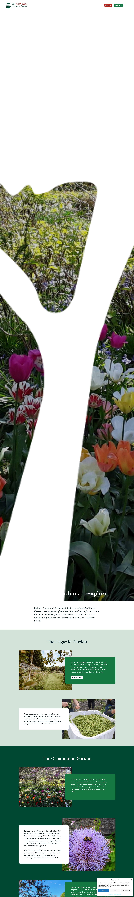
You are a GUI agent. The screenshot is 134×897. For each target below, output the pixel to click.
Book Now (118, 5)
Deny (115, 890)
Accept (103, 890)
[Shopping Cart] (125, 5)
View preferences (126, 890)
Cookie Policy (111, 894)
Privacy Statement (117, 894)
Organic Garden (70, 5)
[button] (131, 880)
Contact (108, 5)
